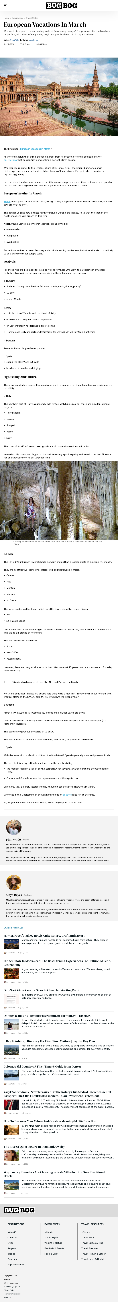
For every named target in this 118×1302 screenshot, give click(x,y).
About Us (7, 1297)
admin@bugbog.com (12, 1286)
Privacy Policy (9, 1290)
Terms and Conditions (12, 1294)
